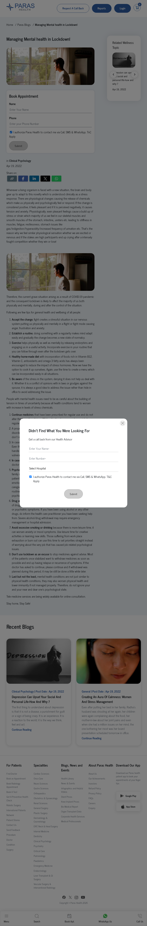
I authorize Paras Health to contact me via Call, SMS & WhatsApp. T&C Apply (72, 478)
